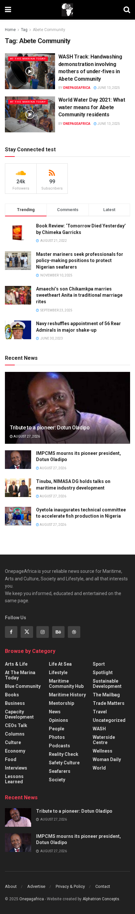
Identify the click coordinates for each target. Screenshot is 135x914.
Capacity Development (19, 714)
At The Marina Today (28, 58)
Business (15, 703)
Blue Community (23, 686)
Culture (13, 742)
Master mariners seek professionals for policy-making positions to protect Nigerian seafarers (79, 261)
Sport (99, 664)
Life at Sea (60, 664)
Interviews (16, 768)
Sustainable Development (107, 683)
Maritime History (67, 694)
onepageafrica (76, 88)
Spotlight (103, 672)
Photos (57, 737)
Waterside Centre (104, 740)
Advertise (36, 886)
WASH (99, 728)
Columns (15, 734)
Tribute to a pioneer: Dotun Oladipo (50, 427)
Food (10, 759)
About (11, 886)
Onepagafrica (31, 899)
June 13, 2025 (108, 88)
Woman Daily (107, 759)
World (99, 768)
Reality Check (63, 754)
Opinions (58, 720)
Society (57, 779)
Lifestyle (58, 672)
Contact (102, 886)
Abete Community (49, 29)
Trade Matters (109, 703)
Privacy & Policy (70, 886)
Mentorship (61, 703)
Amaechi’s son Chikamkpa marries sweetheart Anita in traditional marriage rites (79, 295)
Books (12, 694)
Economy (15, 751)
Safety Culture (64, 762)
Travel (100, 711)
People (56, 728)
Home (10, 29)
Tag (24, 29)
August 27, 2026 (26, 436)
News (55, 711)
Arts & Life (16, 664)
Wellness (102, 751)
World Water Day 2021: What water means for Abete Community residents (91, 107)
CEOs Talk (16, 725)
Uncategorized (109, 720)
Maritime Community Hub (66, 683)
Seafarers (59, 771)
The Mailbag (106, 694)
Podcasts (59, 745)
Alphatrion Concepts (101, 899)
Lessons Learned (14, 779)
